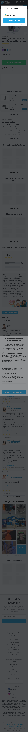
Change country (14, 20)
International (11, 15)
